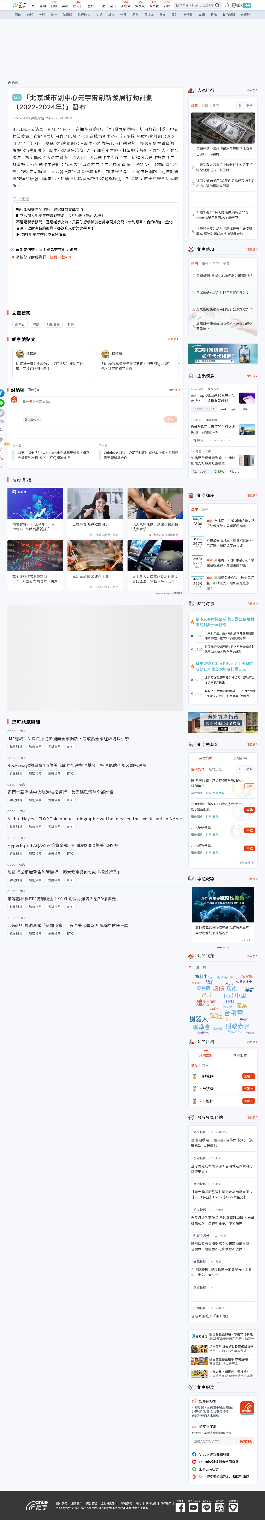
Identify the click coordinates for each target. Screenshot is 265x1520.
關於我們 (61, 1503)
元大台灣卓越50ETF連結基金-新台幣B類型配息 (216, 806)
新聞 (43, 6)
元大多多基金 (201, 827)
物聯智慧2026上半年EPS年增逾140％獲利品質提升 (33, 526)
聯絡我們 (126, 1503)
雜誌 (214, 14)
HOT (210, 521)
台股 (54, 6)
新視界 (188, 14)
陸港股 (78, 6)
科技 (54, 14)
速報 (99, 14)
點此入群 (93, 215)
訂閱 (167, 6)
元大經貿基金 (201, 845)
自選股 (245, 14)
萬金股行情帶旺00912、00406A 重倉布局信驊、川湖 (35, 578)
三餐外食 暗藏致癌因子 (90, 524)
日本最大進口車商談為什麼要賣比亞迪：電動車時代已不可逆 (155, 579)
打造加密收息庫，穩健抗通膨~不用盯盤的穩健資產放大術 (230, 543)
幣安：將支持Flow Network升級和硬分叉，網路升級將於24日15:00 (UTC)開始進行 (54, 455)
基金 (91, 6)
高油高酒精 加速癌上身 (90, 576)
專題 (202, 14)
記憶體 (208, 1076)
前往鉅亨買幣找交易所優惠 (43, 234)
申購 (249, 809)
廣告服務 (91, 1503)
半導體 (208, 1101)
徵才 (139, 1503)
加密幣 (125, 6)
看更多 (172, 339)
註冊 (247, 5)
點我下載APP (61, 257)
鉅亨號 (154, 6)
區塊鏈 (149, 14)
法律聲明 (166, 1503)
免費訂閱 (246, 1441)
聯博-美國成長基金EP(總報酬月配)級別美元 (216, 783)
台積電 (208, 1088)
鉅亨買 (140, 6)
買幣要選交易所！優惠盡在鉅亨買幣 (46, 249)
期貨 (135, 14)
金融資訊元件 (109, 1503)
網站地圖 (151, 1503)
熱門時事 (84, 14)
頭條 (18, 14)
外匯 (102, 6)
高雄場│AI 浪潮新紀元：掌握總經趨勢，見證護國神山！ (230, 562)
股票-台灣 (212, 816)
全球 (113, 6)
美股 (65, 6)
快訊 (15, 82)
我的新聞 (229, 14)
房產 (162, 14)
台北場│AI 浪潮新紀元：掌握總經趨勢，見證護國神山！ (230, 523)
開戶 (249, 786)
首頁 (32, 6)
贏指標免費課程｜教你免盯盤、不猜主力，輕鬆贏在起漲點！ (230, 583)
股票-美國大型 (215, 793)
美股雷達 (213, 388)
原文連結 (20, 199)
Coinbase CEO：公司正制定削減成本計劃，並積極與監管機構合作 (141, 455)
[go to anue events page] (227, 5)
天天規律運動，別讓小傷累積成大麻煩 (155, 526)
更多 (249, 105)
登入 (240, 5)
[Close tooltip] (35, 459)
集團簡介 (76, 1503)
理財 (174, 14)
